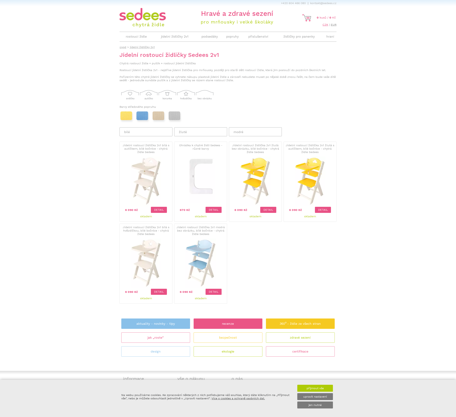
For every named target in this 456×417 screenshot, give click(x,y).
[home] (143, 26)
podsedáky (209, 36)
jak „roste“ (155, 337)
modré (238, 132)
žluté (183, 132)
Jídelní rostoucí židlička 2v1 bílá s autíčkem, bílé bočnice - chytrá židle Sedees (146, 149)
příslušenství (258, 36)
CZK (325, 24)
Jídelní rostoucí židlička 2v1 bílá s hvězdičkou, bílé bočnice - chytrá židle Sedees (146, 231)
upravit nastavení (315, 396)
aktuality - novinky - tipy (155, 323)
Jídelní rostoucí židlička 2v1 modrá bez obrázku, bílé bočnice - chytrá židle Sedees (201, 231)
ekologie (228, 351)
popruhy (232, 36)
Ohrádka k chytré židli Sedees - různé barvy (200, 147)
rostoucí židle (136, 36)
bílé (127, 132)
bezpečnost (228, 337)
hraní (330, 36)
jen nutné (315, 405)
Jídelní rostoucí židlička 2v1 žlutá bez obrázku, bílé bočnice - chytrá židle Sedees (255, 149)
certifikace (300, 351)
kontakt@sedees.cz (323, 3)
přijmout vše (315, 388)
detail (159, 209)
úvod (123, 47)
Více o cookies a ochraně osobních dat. (238, 398)
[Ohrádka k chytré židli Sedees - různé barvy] (200, 202)
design (156, 351)
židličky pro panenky (299, 36)
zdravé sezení (300, 337)
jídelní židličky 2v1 (174, 36)
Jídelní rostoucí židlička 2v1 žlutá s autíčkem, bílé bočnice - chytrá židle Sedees (310, 149)
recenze (228, 323)
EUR (333, 24)
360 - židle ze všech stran (300, 323)
